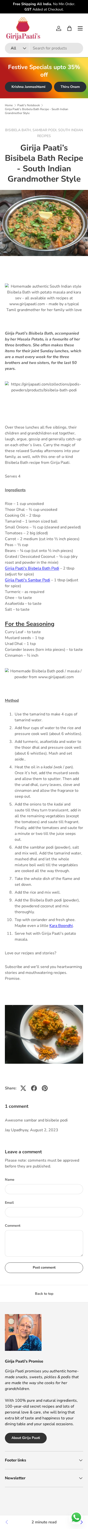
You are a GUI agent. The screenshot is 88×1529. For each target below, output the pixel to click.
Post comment (44, 1267)
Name (9, 1179)
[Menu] (80, 28)
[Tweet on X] (23, 1088)
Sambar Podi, (45, 130)
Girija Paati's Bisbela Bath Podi (32, 568)
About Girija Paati (25, 1438)
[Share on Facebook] (34, 1088)
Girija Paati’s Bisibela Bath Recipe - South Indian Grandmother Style (36, 111)
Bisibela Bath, (19, 130)
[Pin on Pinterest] (44, 1088)
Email (9, 1202)
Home (9, 105)
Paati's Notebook (28, 105)
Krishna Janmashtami (28, 86)
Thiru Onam (70, 86)
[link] (7, 1522)
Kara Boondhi (61, 925)
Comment (12, 1225)
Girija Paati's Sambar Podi (27, 580)
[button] (69, 28)
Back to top (44, 1293)
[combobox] (44, 48)
